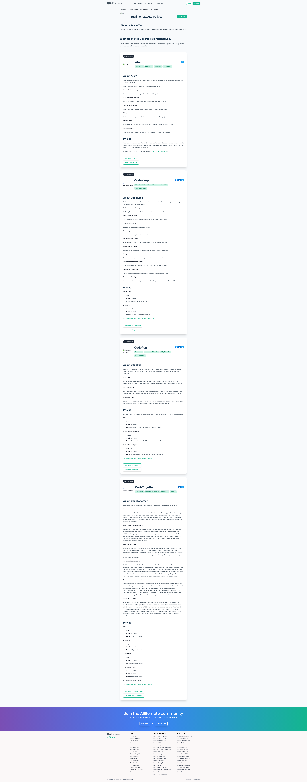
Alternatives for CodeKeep (132, 325)
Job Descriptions (134, 760)
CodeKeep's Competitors (132, 330)
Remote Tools (124, 9)
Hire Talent (144, 723)
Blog (131, 742)
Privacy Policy (197, 779)
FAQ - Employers (134, 765)
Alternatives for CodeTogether (133, 691)
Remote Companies (135, 738)
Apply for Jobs (161, 723)
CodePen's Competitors (131, 469)
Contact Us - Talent (135, 767)
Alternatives (154, 9)
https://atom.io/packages (159, 151)
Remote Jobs (133, 736)
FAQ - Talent (133, 763)
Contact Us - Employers (136, 769)
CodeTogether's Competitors (133, 695)
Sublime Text (145, 9)
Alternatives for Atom (130, 158)
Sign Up (196, 3)
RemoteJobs (160, 736)
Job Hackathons (134, 747)
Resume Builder (134, 740)
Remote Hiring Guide (135, 754)
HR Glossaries (133, 758)
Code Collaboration (135, 9)
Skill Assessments (134, 749)
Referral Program (134, 745)
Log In (189, 3)
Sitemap (132, 771)
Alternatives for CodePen (132, 465)
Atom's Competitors (130, 162)
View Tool (182, 16)
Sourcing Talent (134, 756)
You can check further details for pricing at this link (138, 458)
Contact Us (188, 779)
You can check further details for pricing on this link (138, 318)
